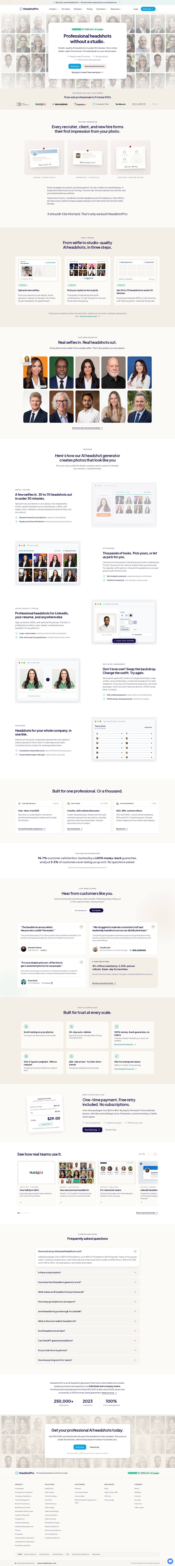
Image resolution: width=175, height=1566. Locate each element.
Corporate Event (51, 1515)
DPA (67, 1554)
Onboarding (49, 1507)
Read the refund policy (123, 1044)
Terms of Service (30, 1554)
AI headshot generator (100, 455)
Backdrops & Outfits (23, 1507)
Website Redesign (52, 1511)
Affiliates (137, 1492)
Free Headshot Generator (24, 1538)
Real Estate (49, 1488)
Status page (109, 1500)
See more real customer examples (86, 428)
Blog (106, 1488)
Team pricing (110, 1130)
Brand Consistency (22, 1504)
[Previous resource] (149, 1154)
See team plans (73, 829)
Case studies (80, 1496)
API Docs (108, 1496)
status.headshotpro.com (46, 1563)
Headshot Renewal (22, 1515)
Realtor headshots (52, 1526)
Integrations (20, 1519)
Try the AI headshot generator (30, 829)
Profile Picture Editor (22, 1545)
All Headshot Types (52, 1523)
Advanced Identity (22, 1523)
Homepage (19, 1488)
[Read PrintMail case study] (81, 962)
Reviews (78, 1488)
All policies (96, 1554)
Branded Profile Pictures (24, 1511)
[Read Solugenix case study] (153, 927)
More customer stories (145, 1213)
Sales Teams (49, 1492)
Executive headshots (53, 1530)
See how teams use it (88, 316)
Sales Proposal (50, 1519)
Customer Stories (81, 1492)
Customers (100, 9)
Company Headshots (23, 1496)
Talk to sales (139, 1507)
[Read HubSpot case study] (81, 927)
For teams (66, 9)
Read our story (108, 1393)
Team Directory (50, 1504)
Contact (137, 1496)
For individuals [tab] (81, 910)
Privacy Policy (44, 1554)
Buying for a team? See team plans (86, 72)
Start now (147, 9)
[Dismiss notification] (119, 2)
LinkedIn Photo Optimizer (24, 1542)
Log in (136, 9)
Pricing (89, 9)
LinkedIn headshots (52, 1538)
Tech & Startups (51, 1496)
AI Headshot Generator (23, 1492)
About (136, 1488)
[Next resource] (155, 1154)
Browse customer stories (102, 983)
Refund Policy (58, 1554)
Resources (115, 9)
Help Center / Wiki (111, 1492)
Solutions (77, 9)
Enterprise (19, 1534)
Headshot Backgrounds (24, 1526)
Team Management (22, 1500)
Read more (120, 829)
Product (52, 9)
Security (137, 1500)
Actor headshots (51, 1534)
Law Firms (48, 1500)
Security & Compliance (80, 1554)
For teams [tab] (96, 910)
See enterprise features (124, 1069)
